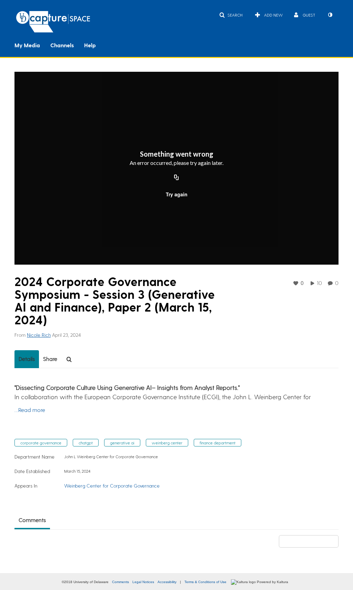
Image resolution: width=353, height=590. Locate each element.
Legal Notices (143, 582)
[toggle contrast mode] (330, 15)
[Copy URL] (176, 177)
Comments (120, 582)
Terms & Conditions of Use (205, 582)
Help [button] (90, 45)
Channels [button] (62, 45)
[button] (231, 15)
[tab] (26, 359)
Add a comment (312, 541)
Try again (177, 194)
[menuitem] (32, 44)
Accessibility (167, 582)
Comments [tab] (32, 520)
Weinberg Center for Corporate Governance (112, 486)
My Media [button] (27, 45)
